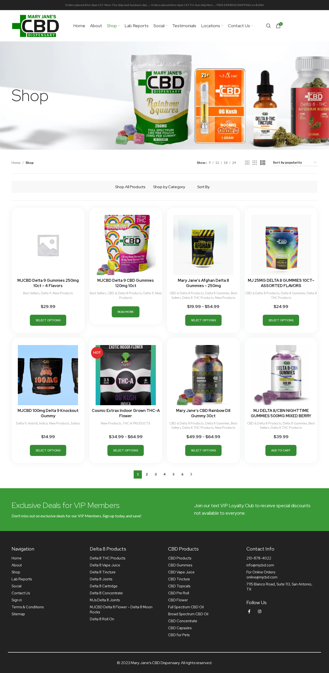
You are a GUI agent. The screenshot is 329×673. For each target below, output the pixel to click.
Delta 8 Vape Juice (105, 565)
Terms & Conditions (28, 607)
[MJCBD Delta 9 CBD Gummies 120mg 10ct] (125, 245)
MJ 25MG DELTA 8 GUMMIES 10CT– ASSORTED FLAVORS (281, 283)
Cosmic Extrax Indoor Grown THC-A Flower (126, 413)
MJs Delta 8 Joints (105, 600)
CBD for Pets (179, 635)
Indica (43, 423)
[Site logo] (36, 25)
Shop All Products (130, 186)
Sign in (17, 600)
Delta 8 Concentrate (106, 593)
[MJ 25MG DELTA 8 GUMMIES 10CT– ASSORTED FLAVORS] (281, 245)
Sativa (75, 423)
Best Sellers (31, 293)
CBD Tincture (179, 579)
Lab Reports (22, 579)
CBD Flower (178, 600)
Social (16, 586)
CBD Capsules (179, 628)
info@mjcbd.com (260, 565)
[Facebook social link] (249, 611)
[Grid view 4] (262, 163)
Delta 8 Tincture (103, 572)
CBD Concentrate (182, 621)
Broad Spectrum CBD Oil (188, 614)
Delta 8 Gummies (217, 293)
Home (16, 162)
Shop (16, 572)
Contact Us (21, 593)
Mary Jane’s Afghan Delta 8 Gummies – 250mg (203, 283)
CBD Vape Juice (181, 572)
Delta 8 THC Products (198, 298)
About (17, 565)
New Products (63, 293)
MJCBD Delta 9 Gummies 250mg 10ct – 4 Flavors (48, 283)
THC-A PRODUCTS (136, 423)
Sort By (203, 186)
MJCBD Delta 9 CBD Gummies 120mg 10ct (125, 283)
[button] (280, 450)
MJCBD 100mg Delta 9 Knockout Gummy (48, 413)
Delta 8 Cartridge (104, 586)
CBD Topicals (179, 586)
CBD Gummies (180, 565)
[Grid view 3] (254, 163)
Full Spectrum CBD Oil (186, 607)
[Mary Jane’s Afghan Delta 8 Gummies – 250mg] (203, 245)
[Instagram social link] (260, 611)
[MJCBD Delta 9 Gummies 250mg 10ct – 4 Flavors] (48, 245)
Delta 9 (46, 293)
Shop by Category (169, 186)
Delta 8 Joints (101, 579)
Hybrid (33, 423)
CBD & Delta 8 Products (125, 293)
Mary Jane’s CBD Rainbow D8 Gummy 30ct (203, 413)
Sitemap (18, 614)
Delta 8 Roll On (102, 619)
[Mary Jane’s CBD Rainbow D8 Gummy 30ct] (203, 375)
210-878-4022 (258, 558)
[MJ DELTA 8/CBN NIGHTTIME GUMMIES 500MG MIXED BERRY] (281, 375)
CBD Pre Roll (178, 593)
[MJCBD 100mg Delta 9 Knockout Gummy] (48, 375)
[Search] (268, 26)
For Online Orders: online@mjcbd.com (261, 575)
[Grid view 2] (247, 163)
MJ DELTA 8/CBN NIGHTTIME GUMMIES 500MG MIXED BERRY (281, 413)
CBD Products (179, 558)
